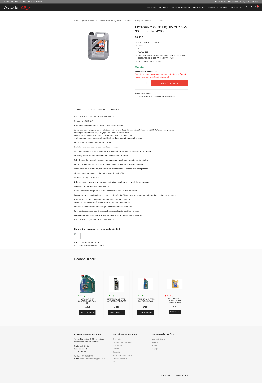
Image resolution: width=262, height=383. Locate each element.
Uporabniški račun (158, 339)
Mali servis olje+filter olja (181, 7)
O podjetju (117, 339)
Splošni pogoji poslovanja (122, 342)
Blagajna (155, 349)
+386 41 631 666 (252, 1)
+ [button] (147, 83)
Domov (76, 21)
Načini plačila (118, 345)
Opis (79, 109)
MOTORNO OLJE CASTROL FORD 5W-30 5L (87, 301)
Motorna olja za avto (95, 21)
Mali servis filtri (198, 7)
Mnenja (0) (115, 109)
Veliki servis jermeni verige (217, 7)
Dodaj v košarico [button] (87, 312)
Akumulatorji (163, 7)
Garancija (116, 352)
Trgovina (84, 21)
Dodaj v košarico (169, 83)
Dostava (116, 349)
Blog (114, 362)
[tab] (79, 109)
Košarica (155, 345)
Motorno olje (91, 125)
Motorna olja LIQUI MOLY (113, 21)
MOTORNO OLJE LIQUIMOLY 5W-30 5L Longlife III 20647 (175, 300)
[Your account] (251, 7)
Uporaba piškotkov (120, 358)
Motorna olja (151, 7)
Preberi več (174, 312)
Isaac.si (185, 375)
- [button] (137, 83)
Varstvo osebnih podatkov (122, 355)
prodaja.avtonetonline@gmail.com (229, 1)
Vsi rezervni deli (236, 7)
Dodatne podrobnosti (96, 109)
